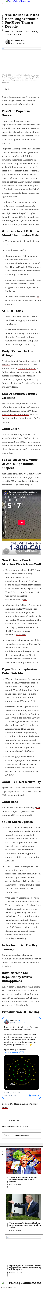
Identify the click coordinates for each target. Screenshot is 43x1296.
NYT (36, 662)
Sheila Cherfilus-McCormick (15, 414)
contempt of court (27, 368)
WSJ (25, 599)
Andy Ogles (20, 411)
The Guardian (22, 1005)
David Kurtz (19, 40)
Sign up (21, 104)
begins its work (24, 241)
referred (6, 407)
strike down (31, 791)
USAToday (29, 751)
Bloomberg (21, 938)
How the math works (15, 250)
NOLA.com (21, 635)
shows (5, 438)
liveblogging (19, 320)
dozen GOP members (26, 256)
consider (6, 365)
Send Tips (15, 1121)
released (18, 481)
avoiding (21, 280)
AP (34, 701)
